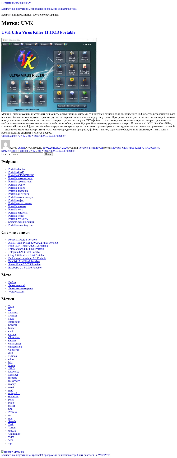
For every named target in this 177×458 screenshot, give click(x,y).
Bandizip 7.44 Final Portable (24, 261)
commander (14, 343)
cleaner (12, 340)
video (11, 436)
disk (10, 352)
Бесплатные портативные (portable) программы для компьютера (39, 8)
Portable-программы (20, 203)
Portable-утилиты (18, 218)
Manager (13, 374)
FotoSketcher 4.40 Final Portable (26, 248)
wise (10, 439)
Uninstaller (14, 433)
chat (10, 331)
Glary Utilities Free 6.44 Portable (26, 255)
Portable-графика (18, 190)
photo (11, 402)
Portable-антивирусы (91, 147)
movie (11, 387)
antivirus (116, 147)
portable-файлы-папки (21, 221)
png (10, 408)
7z (9, 309)
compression (15, 346)
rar (9, 415)
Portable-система (17, 212)
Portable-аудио (16, 184)
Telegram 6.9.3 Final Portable (24, 252)
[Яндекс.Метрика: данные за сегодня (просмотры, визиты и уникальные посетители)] (12, 452)
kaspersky (13, 371)
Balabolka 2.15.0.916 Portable (24, 267)
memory (12, 377)
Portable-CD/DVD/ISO (21, 175)
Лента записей (16, 285)
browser (12, 324)
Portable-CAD (16, 172)
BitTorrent (14, 321)
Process (12, 411)
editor (11, 359)
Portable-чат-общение (20, 225)
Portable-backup (17, 169)
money (12, 384)
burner (11, 328)
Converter (13, 349)
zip (10, 443)
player (11, 405)
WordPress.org (16, 291)
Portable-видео (16, 187)
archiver (12, 315)
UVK (145, 147)
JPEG (11, 368)
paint (11, 399)
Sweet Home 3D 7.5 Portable (24, 264)
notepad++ (14, 393)
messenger (14, 380)
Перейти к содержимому (16, 2)
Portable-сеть (15, 209)
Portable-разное (17, 206)
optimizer (13, 396)
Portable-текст (16, 215)
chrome (12, 334)
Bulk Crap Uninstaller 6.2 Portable (27, 258)
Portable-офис (16, 200)
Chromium (14, 337)
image (11, 365)
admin (21, 147)
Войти (12, 282)
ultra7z (12, 430)
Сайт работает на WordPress (93, 455)
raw (10, 418)
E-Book (12, 356)
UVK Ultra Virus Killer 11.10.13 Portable (38, 32)
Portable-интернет (18, 193)
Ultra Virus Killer (131, 147)
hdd (10, 362)
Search (12, 421)
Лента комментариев (20, 288)
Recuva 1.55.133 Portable (22, 239)
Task (10, 424)
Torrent (12, 427)
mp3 (10, 390)
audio (11, 318)
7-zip (11, 306)
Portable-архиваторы (20, 181)
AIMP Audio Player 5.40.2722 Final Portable (33, 242)
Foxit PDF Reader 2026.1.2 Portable (28, 245)
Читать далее (33, 135)
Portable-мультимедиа (20, 197)
